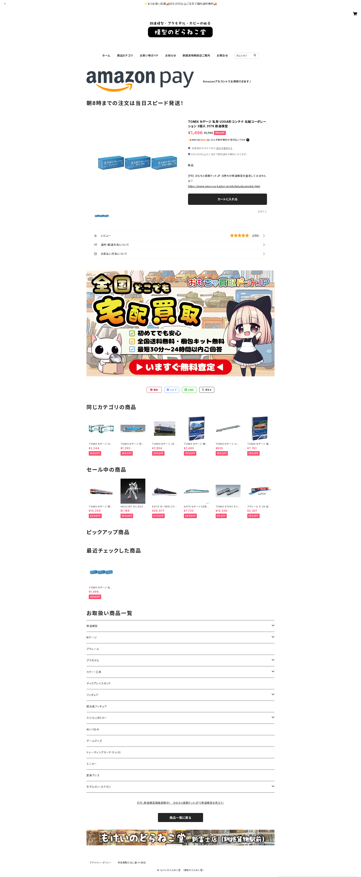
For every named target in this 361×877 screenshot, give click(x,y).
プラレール (92, 649)
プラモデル (92, 660)
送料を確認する (224, 148)
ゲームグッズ (94, 740)
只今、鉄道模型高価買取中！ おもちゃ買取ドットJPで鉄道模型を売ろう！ (180, 802)
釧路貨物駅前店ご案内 (196, 55)
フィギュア (92, 694)
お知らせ (170, 55)
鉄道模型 (92, 626)
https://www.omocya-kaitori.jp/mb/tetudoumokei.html (224, 186)
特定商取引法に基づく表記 (132, 862)
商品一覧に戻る (180, 818)
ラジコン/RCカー (96, 717)
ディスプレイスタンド (98, 683)
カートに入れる (227, 199)
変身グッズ (92, 775)
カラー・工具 (93, 671)
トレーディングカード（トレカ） (103, 752)
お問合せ (222, 55)
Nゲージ (91, 637)
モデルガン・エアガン (98, 786)
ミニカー (91, 763)
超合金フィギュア (96, 706)
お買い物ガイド (149, 55)
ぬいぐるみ (92, 729)
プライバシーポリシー (100, 862)
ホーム (106, 55)
